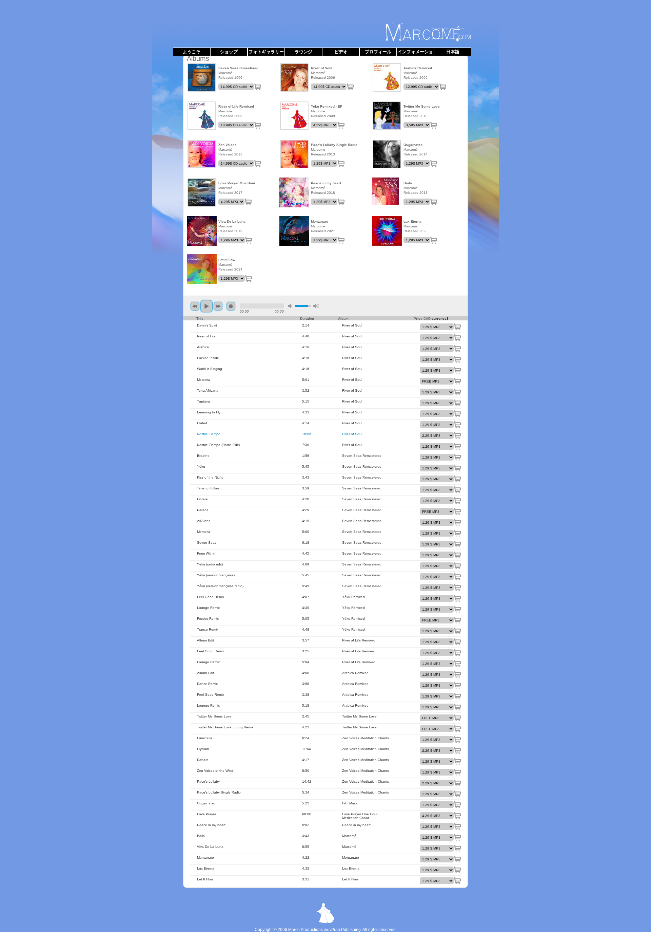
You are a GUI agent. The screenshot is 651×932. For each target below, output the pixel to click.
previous (195, 306)
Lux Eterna (387, 231)
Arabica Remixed (387, 77)
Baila (387, 192)
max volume (316, 306)
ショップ (229, 51)
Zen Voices (202, 154)
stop (231, 306)
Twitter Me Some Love (387, 116)
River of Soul (294, 77)
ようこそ (191, 51)
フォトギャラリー (266, 51)
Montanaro (294, 231)
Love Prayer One (202, 192)
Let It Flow (202, 269)
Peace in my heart (294, 192)
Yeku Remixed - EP (294, 116)
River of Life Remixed (202, 116)
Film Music (387, 154)
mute (291, 306)
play (206, 306)
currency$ (440, 318)
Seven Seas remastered (202, 77)
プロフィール (378, 51)
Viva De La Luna (202, 231)
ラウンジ (303, 51)
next (218, 306)
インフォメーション (415, 52)
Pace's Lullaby (294, 154)
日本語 (452, 51)
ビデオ (341, 51)
